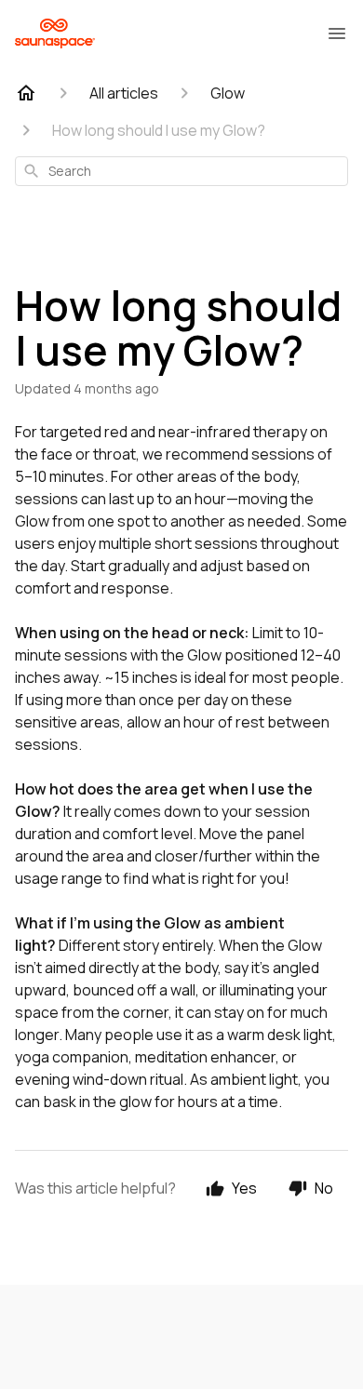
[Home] (26, 93)
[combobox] (181, 171)
